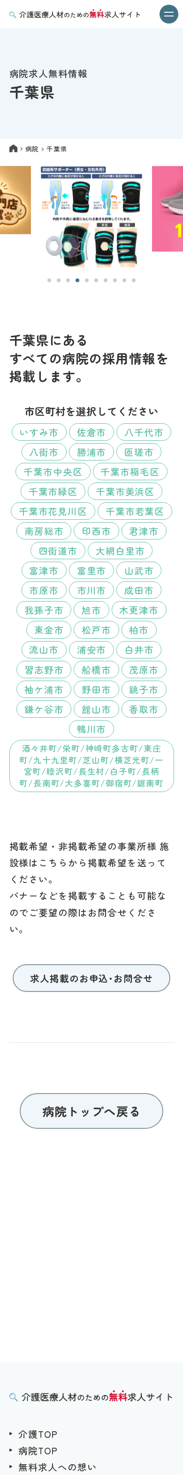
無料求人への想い (57, 1467)
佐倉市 (92, 432)
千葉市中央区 (53, 471)
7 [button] (105, 280)
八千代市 (144, 432)
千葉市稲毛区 (130, 471)
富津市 (44, 570)
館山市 (96, 709)
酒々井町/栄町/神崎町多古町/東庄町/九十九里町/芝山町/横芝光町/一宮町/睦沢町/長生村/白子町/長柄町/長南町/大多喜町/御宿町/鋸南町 (91, 765)
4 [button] (77, 280)
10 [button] (133, 280)
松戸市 (96, 629)
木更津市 (139, 610)
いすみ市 (39, 432)
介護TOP (38, 1434)
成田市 (139, 590)
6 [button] (96, 280)
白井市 (139, 649)
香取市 (144, 709)
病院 (32, 148)
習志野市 (44, 669)
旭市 (91, 610)
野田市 (96, 689)
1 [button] (49, 280)
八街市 (44, 452)
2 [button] (58, 280)
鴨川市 (92, 729)
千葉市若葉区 (135, 511)
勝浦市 (92, 452)
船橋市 (96, 669)
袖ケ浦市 (44, 689)
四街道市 (58, 550)
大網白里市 (120, 550)
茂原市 (144, 669)
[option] (91, 217)
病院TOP (38, 1450)
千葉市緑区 (53, 491)
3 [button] (68, 280)
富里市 (92, 570)
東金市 (49, 629)
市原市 (44, 590)
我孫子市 (44, 610)
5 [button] (87, 280)
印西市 (96, 531)
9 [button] (124, 280)
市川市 (92, 590)
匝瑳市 (139, 452)
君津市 (144, 531)
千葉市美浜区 (125, 491)
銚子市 (144, 689)
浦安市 (92, 649)
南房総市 (44, 531)
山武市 (139, 570)
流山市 (44, 649)
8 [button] (115, 280)
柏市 (139, 629)
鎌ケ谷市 (44, 709)
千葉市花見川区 (53, 511)
